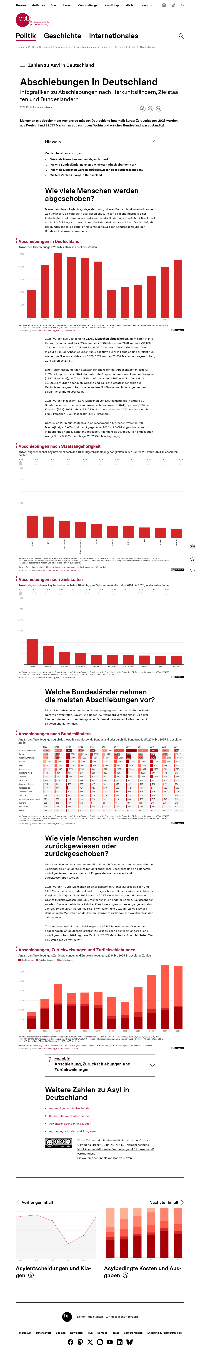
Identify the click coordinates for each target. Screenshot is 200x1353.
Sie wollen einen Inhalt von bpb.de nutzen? (105, 1158)
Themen (20, 47)
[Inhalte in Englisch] (182, 6)
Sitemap (60, 1332)
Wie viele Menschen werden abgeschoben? (79, 159)
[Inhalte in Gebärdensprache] (173, 6)
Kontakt (102, 1332)
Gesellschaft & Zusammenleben (55, 47)
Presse (115, 1332)
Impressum (24, 1332)
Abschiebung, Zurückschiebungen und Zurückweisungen (92, 1064)
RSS (90, 1332)
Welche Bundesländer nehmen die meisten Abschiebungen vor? (93, 164)
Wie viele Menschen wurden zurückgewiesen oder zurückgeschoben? (96, 169)
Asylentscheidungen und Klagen (70, 1123)
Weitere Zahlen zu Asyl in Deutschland (76, 175)
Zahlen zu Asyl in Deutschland (119, 47)
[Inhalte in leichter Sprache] (164, 6)
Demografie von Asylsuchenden (69, 1116)
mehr (147, 5)
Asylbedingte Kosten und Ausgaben (72, 1131)
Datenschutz (43, 1332)
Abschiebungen (148, 47)
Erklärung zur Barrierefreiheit (164, 1332)
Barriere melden (133, 1332)
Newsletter (76, 1332)
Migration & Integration (88, 47)
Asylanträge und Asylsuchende (69, 1108)
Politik (31, 47)
